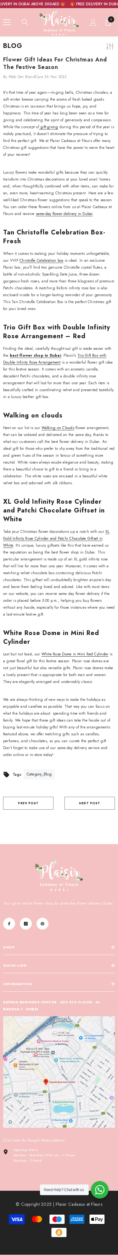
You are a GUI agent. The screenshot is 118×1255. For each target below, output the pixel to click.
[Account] (93, 22)
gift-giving (48, 127)
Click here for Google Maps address (34, 1140)
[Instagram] (26, 924)
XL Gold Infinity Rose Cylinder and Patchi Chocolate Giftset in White (56, 538)
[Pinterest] (42, 924)
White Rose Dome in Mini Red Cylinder (75, 654)
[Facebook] (9, 924)
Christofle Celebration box (41, 260)
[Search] (25, 22)
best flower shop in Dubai (35, 355)
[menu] (7, 22)
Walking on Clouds (58, 428)
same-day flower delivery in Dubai (64, 214)
